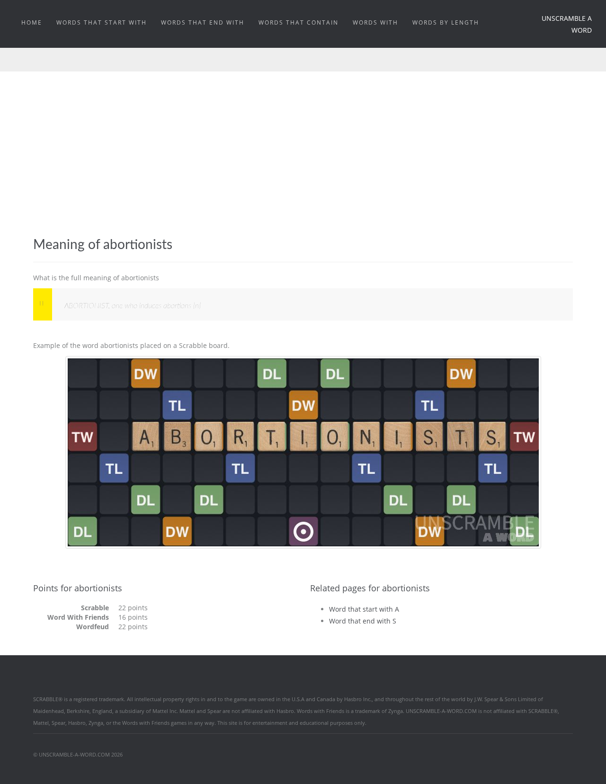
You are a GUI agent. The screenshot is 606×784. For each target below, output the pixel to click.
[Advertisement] (303, 142)
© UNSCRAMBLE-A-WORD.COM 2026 (78, 754)
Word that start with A (364, 609)
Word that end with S (362, 620)
